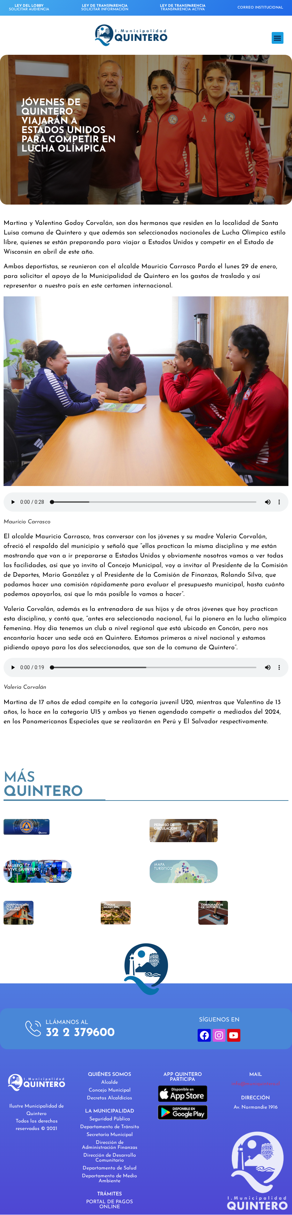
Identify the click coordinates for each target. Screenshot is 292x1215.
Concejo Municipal (110, 1090)
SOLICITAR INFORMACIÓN (104, 7)
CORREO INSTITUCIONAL (260, 8)
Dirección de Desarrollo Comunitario (109, 1158)
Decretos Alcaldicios (109, 1098)
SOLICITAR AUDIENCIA (29, 7)
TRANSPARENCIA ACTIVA (182, 7)
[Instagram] (219, 1035)
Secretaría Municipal (110, 1134)
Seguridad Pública (109, 1119)
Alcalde (109, 1082)
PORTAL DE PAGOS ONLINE (109, 1204)
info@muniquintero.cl (255, 1084)
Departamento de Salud (109, 1168)
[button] (277, 38)
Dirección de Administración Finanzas (109, 1145)
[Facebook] (204, 1035)
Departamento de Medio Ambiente (109, 1178)
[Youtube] (233, 1035)
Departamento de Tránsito (109, 1127)
